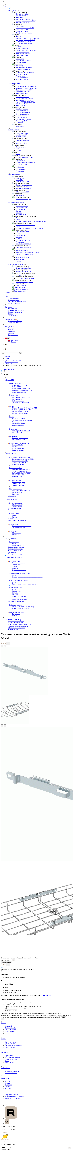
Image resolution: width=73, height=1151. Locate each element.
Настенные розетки (22, 52)
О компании (9, 326)
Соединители (20, 209)
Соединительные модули (24, 43)
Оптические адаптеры (23, 112)
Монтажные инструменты (24, 282)
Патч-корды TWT (21, 62)
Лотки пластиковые (22, 207)
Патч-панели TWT (22, 29)
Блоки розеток (20, 178)
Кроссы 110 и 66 (21, 74)
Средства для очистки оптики (25, 278)
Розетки (18, 47)
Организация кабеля (22, 164)
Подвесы (19, 237)
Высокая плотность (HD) (24, 90)
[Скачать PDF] (2, 643)
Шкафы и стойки (13, 130)
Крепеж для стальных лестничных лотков (29, 228)
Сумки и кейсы (21, 285)
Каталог (7, 7)
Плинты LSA (20, 76)
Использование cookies (12, 1098)
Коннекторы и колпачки (24, 67)
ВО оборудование (22, 109)
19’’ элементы (20, 169)
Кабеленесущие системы (16, 202)
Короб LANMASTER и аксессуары (27, 252)
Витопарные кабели (22, 14)
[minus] (5, 1008)
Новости (7, 1081)
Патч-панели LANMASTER (25, 28)
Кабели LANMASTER (23, 16)
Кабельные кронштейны (24, 247)
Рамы (17, 148)
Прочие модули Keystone (24, 41)
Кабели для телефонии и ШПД (26, 21)
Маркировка (20, 259)
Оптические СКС (14, 83)
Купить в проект (10, 1044)
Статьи (7, 1061)
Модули (18, 36)
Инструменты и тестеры (16, 264)
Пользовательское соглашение (14, 1096)
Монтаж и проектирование (13, 1045)
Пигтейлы (19, 122)
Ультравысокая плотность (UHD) (26, 88)
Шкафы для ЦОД (21, 135)
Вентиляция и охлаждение (24, 157)
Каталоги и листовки (11, 1059)
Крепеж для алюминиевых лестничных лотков (31, 221)
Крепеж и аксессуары (23, 214)
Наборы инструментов (23, 271)
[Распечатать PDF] (4, 643)
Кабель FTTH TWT (22, 104)
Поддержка (8, 307)
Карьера (7, 1086)
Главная (7, 357)
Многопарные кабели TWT (25, 19)
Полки (18, 154)
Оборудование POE (22, 192)
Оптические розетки (22, 114)
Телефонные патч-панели (24, 33)
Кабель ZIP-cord (21, 105)
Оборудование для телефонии (25, 72)
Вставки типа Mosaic (23, 48)
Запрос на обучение (11, 1073)
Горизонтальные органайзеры (25, 162)
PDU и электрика (14, 175)
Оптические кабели (22, 97)
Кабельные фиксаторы (23, 244)
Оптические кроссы (22, 110)
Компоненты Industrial (23, 53)
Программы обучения (12, 1071)
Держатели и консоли (23, 240)
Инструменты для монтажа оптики (27, 275)
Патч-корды (20, 59)
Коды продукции (6, 962)
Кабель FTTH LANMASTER (25, 102)
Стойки (18, 150)
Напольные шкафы (22, 133)
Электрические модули (23, 199)
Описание (4, 969)
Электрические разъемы (24, 185)
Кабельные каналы (22, 250)
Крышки (19, 213)
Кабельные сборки (22, 93)
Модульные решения (22, 91)
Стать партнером (10, 1042)
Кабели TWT (20, 17)
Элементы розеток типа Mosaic (26, 50)
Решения (7, 293)
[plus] (25, 1008)
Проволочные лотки (22, 232)
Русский (14, 340)
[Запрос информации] (8, 643)
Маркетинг (8, 1085)
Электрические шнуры (23, 188)
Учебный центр (10, 319)
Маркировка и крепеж (23, 257)
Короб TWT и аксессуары (24, 254)
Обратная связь (9, 1088)
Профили (19, 238)
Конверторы (20, 195)
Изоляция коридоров (22, 140)
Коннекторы (20, 65)
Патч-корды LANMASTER (25, 60)
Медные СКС (12, 10)
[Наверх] (69, 1148)
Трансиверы (20, 126)
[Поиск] (20, 353)
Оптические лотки (22, 206)
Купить (7, 296)
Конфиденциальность (12, 1095)
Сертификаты (9, 1056)
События (7, 1083)
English (13, 342)
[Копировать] (13, 960)
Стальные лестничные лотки (25, 225)
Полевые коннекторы (23, 69)
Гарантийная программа (12, 1057)
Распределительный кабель (25, 98)
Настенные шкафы (22, 143)
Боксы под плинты (22, 78)
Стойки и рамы (21, 147)
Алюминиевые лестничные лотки (27, 218)
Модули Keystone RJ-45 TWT (25, 40)
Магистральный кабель (23, 100)
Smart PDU (19, 180)
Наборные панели (22, 31)
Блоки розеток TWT (22, 181)
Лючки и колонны (22, 55)
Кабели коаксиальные (23, 22)
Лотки (18, 219)
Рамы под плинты (22, 79)
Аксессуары (20, 167)
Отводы (18, 211)
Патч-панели (20, 26)
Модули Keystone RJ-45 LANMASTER (28, 38)
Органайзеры (20, 161)
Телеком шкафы (21, 136)
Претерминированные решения (26, 86)
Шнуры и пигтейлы (22, 117)
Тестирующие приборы (23, 268)
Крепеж (18, 261)
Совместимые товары (15, 969)
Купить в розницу (10, 1047)
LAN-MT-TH (46, 995)
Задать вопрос (9, 1062)
